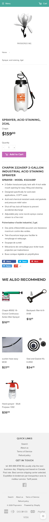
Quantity (5, 142)
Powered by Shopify (32, 505)
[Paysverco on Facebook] (24, 485)
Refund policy (25, 455)
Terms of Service (24, 451)
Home (4, 52)
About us (24, 447)
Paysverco (17, 505)
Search (24, 443)
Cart (45, 3)
